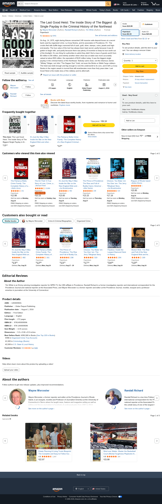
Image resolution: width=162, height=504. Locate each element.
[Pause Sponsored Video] (69, 441)
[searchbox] (64, 3)
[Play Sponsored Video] (113, 436)
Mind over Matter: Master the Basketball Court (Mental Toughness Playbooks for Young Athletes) (120, 452)
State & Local (38, 16)
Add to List (130, 121)
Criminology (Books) (21, 341)
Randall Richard (71, 30)
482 (24, 258)
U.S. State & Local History (23, 344)
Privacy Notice (62, 497)
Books (115, 10)
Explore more (64, 105)
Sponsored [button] (5, 419)
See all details (45, 94)
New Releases (66, 10)
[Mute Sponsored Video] (69, 446)
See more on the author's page (40, 409)
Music (158, 10)
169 (143, 258)
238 (71, 258)
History (10, 16)
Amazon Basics (40, 10)
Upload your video (11, 370)
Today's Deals (104, 10)
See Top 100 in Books (45, 335)
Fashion (141, 10)
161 (47, 258)
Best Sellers (53, 10)
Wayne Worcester (50, 30)
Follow (28, 87)
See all (31, 80)
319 (95, 258)
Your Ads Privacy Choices (108, 497)
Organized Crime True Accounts (24, 338)
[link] (42, 124)
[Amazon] (9, 4)
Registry (150, 10)
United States (27, 16)
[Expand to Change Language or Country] (88, 489)
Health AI (13, 10)
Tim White (90, 30)
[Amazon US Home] (57, 489)
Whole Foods (91, 10)
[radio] (130, 25)
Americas (18, 16)
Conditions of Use (49, 497)
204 (119, 258)
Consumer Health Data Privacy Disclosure (83, 497)
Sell (133, 10)
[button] (5, 10)
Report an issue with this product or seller (59, 75)
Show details (92, 137)
